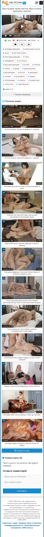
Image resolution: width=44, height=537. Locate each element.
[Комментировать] (15, 44)
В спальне (22, 61)
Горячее (36, 65)
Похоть (21, 80)
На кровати (19, 77)
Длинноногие (28, 69)
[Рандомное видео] (37, 3)
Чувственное (22, 84)
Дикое (16, 69)
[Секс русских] (14, 3)
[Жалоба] (29, 44)
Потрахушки (9, 80)
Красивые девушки (12, 57)
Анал (7, 53)
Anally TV (9, 89)
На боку (7, 77)
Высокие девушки (11, 65)
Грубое (6, 69)
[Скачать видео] (22, 44)
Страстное (8, 84)
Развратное (33, 80)
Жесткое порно (20, 53)
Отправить (22, 491)
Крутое (21, 73)
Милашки (32, 73)
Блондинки (8, 61)
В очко (25, 65)
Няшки (31, 77)
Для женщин (9, 73)
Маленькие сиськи (31, 49)
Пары (26, 57)
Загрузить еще (22, 451)
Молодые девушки (12, 49)
